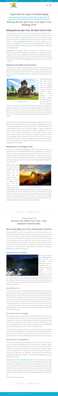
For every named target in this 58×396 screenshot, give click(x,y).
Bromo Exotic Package (25, 17)
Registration (49, 1)
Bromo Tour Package (43, 19)
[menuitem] (46, 5)
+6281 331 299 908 (14, 1)
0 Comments (30, 212)
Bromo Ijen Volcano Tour (29, 19)
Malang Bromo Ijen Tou (30, 149)
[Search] (46, 5)
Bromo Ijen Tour (44, 17)
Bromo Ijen (36, 17)
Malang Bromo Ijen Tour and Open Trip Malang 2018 (29, 23)
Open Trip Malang (13, 17)
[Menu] (50, 5)
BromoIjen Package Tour (29, 218)
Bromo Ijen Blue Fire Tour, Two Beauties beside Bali (29, 222)
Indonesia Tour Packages (25, 394)
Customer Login (42, 1)
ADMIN (38, 212)
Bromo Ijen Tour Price (15, 19)
